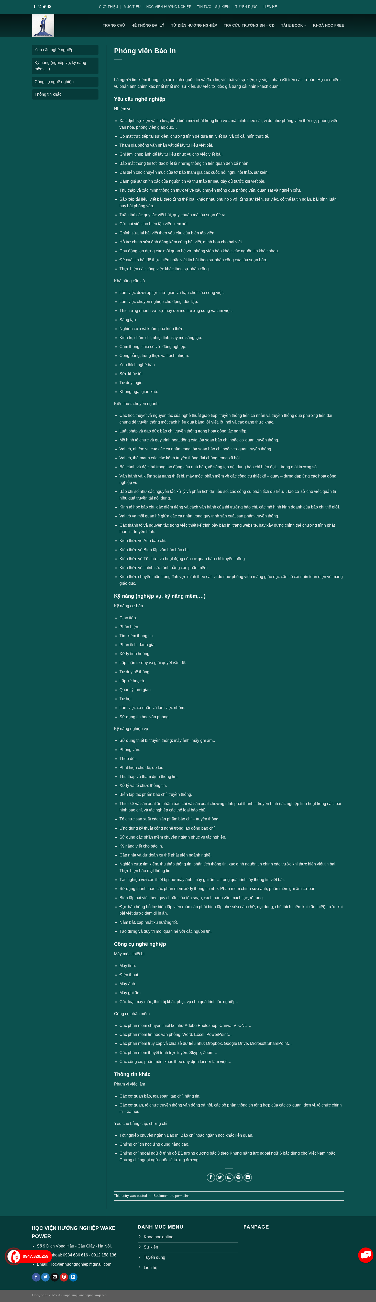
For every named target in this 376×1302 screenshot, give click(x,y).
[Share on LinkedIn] (248, 1177)
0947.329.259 (35, 1256)
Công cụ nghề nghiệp (54, 82)
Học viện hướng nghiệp (168, 7)
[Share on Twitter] (220, 1177)
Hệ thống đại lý (147, 25)
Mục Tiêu (132, 7)
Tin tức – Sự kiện (213, 7)
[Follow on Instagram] (39, 7)
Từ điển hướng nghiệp (194, 25)
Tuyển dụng (246, 7)
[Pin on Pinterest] (238, 1177)
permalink (182, 1196)
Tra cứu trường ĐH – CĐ (249, 25)
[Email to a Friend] (229, 1177)
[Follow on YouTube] (49, 7)
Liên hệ (270, 7)
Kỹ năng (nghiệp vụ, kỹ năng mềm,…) (60, 65)
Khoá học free (328, 25)
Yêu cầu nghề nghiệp (54, 50)
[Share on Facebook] (211, 1177)
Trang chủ (114, 25)
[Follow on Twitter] (44, 7)
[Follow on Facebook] (34, 7)
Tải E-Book (292, 25)
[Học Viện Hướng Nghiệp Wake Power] (43, 25)
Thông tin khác (48, 94)
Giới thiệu (108, 7)
